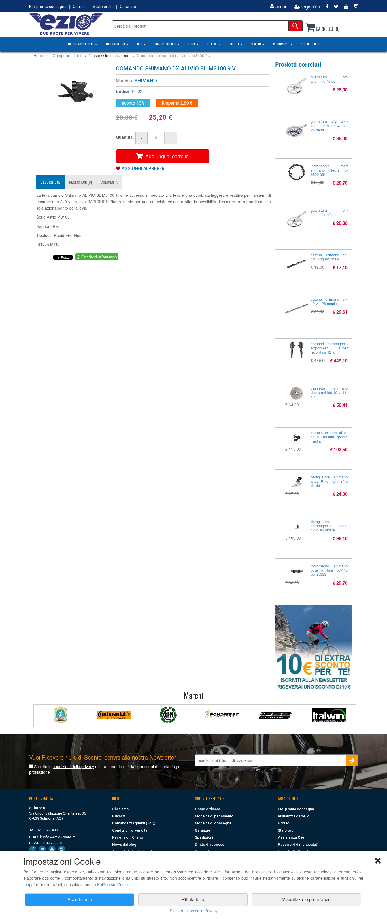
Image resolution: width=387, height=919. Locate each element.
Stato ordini (103, 6)
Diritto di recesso (209, 844)
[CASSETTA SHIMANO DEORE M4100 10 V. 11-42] (296, 393)
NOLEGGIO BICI (310, 44)
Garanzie (128, 6)
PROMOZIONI (281, 44)
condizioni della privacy (73, 766)
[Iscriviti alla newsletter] (313, 647)
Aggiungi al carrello (166, 156)
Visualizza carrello (293, 816)
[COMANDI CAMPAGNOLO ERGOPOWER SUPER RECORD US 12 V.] (296, 349)
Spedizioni (204, 837)
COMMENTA (109, 182)
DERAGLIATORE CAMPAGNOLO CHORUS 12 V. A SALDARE (329, 526)
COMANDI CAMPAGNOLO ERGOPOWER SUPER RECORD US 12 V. (329, 348)
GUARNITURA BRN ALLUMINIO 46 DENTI (329, 79)
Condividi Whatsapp (98, 257)
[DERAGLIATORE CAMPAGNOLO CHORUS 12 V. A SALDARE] (296, 526)
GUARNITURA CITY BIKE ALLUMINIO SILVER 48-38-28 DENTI (329, 125)
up (171, 138)
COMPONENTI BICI (165, 44)
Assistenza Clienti (293, 837)
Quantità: (125, 137)
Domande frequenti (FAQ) (133, 823)
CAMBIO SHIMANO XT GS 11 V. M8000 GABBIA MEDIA (329, 437)
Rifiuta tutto (193, 899)
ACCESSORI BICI (116, 44)
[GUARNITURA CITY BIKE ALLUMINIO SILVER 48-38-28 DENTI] (296, 130)
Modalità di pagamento (214, 816)
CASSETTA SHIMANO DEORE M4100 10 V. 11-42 (329, 392)
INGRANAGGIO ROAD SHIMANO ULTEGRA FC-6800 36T (329, 170)
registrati (310, 6)
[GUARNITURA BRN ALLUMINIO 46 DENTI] (296, 86)
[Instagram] (353, 6)
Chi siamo (120, 809)
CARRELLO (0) (327, 28)
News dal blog (124, 844)
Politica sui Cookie (113, 884)
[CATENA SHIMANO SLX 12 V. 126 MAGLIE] (296, 308)
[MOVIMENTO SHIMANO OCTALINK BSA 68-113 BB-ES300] (296, 571)
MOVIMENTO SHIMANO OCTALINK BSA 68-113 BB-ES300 (329, 570)
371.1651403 (47, 830)
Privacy (118, 816)
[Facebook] (324, 6)
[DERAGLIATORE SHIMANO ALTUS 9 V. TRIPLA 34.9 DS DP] (296, 482)
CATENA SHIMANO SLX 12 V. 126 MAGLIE (329, 301)
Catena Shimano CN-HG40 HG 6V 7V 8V (329, 257)
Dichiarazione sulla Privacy (194, 910)
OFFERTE (234, 44)
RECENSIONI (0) (80, 182)
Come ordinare (207, 809)
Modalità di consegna (213, 823)
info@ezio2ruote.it (59, 837)
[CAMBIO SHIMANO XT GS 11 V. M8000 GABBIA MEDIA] (296, 437)
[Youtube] (344, 6)
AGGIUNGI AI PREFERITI (145, 168)
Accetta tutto (79, 899)
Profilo (283, 823)
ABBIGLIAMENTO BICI (81, 44)
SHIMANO (145, 81)
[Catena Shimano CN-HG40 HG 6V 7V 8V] (296, 264)
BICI (140, 44)
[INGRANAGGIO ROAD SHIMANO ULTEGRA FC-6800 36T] (296, 172)
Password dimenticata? (298, 844)
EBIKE (192, 44)
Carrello (80, 6)
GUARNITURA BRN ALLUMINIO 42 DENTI (329, 212)
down (142, 138)
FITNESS (212, 44)
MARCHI (256, 44)
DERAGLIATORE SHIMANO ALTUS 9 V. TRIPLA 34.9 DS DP (329, 481)
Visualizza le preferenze (306, 899)
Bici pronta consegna (48, 6)
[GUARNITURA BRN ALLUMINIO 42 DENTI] (296, 219)
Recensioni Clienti (127, 837)
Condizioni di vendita (129, 830)
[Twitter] (334, 6)
